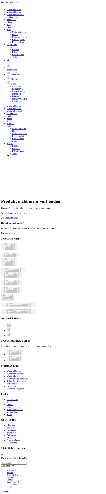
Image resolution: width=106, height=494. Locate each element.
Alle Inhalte (11, 470)
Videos (10, 404)
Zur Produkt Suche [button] (9, 218)
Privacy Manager (14, 440)
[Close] (2, 454)
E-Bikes (15, 49)
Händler (10, 27)
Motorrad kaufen (14, 9)
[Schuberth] (11, 277)
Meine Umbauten (19, 99)
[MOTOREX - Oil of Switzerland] (9, 249)
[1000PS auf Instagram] (9, 335)
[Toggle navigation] (2, 5)
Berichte (10, 473)
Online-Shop (12, 484)
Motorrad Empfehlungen (17, 379)
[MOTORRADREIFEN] (10, 256)
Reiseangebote (18, 39)
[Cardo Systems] (11, 292)
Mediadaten (12, 443)
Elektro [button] (10, 47)
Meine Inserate (18, 91)
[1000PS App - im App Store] (15, 354)
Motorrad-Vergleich (15, 389)
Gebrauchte (11, 477)
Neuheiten (11, 19)
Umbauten (11, 386)
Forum (9, 414)
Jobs (8, 407)
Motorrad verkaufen (15, 14)
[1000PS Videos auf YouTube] (9, 326)
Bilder (9, 22)
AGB (9, 438)
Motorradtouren (19, 32)
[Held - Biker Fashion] (9, 265)
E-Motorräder (18, 54)
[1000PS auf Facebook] (9, 330)
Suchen (5, 491)
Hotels (15, 34)
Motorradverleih (13, 482)
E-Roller (16, 52)
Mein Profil (17, 101)
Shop (9, 24)
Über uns (11, 425)
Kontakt (10, 428)
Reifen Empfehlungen (16, 381)
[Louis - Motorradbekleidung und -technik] (8, 300)
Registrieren (17, 89)
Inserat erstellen (8, 233)
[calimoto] (11, 284)
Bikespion (16, 96)
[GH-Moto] (13, 271)
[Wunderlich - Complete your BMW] (18, 313)
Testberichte (12, 17)
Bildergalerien (12, 475)
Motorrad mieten (19, 37)
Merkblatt (16, 94)
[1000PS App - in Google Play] (15, 360)
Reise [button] (9, 29)
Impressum (11, 433)
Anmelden (16, 86)
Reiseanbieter (18, 42)
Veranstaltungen (14, 412)
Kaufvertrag (12, 384)
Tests (14, 57)
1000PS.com (12, 399)
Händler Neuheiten (15, 409)
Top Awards (12, 44)
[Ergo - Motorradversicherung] (18, 306)
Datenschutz (12, 435)
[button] (8, 60)
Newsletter (11, 430)
